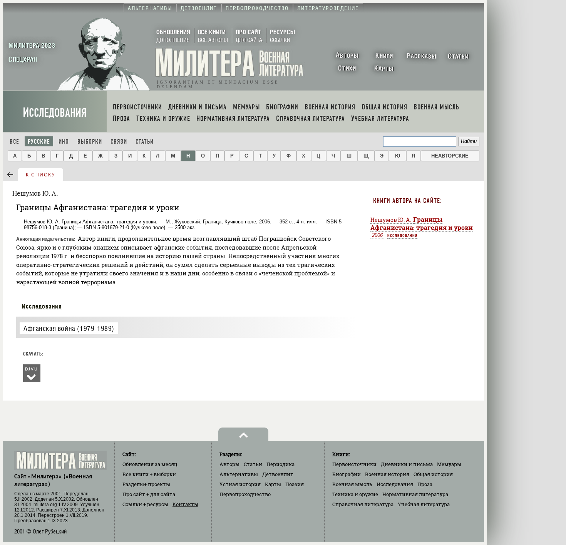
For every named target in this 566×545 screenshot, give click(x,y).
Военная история (387, 474)
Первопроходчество (245, 494)
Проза (424, 484)
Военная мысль (352, 484)
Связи (119, 142)
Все (14, 142)
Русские (39, 142)
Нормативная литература (415, 494)
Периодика (280, 464)
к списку (40, 175)
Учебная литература (424, 504)
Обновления (150, 464)
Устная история (240, 484)
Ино (64, 142)
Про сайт (148, 494)
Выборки (89, 142)
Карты (273, 484)
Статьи (145, 142)
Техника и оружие (355, 494)
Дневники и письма (407, 464)
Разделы (146, 484)
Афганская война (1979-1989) (68, 328)
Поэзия (294, 484)
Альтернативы (238, 474)
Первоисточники (354, 464)
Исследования (55, 113)
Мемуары (449, 464)
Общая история (433, 474)
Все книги (149, 474)
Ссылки (145, 504)
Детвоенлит (277, 474)
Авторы (229, 464)
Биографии (346, 474)
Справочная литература (363, 504)
